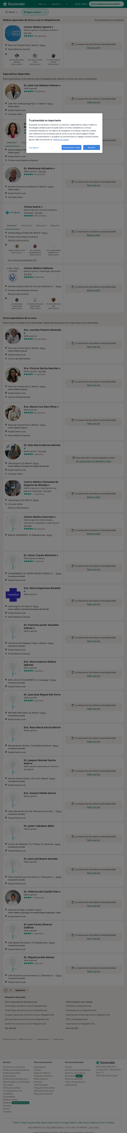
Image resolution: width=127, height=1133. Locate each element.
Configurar (34, 148)
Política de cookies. (61, 140)
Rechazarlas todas (71, 147)
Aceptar (91, 147)
